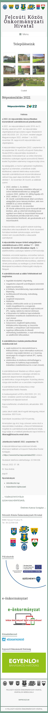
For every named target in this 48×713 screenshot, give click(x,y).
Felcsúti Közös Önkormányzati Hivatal (24, 21)
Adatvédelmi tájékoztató (16, 487)
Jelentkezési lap (13, 483)
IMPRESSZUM (24, 700)
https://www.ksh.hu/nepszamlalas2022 (20, 455)
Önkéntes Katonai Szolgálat (33, 508)
